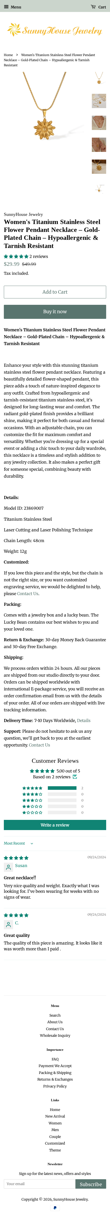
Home (8, 55)
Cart (102, 7)
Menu (15, 7)
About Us (55, 1022)
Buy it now (55, 311)
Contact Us (27, 593)
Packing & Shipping (55, 1073)
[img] (16, 857)
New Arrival (55, 1116)
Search (55, 1015)
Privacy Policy (55, 1086)
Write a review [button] (55, 825)
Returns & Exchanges (55, 1079)
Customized (55, 1143)
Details (84, 720)
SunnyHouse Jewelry (70, 1199)
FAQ (55, 1059)
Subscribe (91, 1184)
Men (55, 1130)
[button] (16, 256)
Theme (55, 1150)
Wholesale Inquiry (55, 1035)
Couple (55, 1137)
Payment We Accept (55, 1066)
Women (55, 1123)
